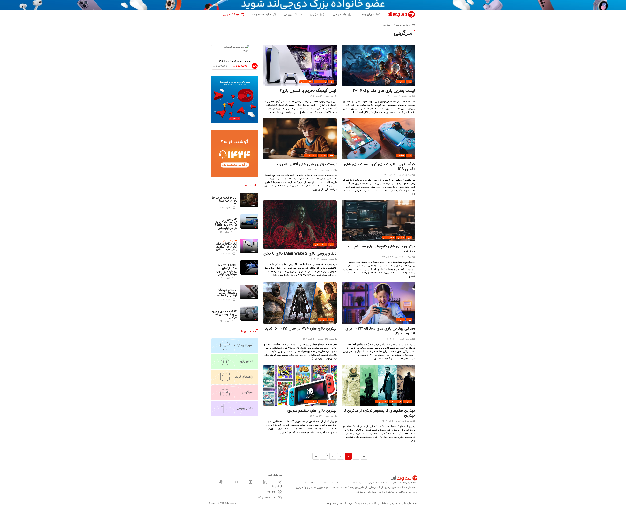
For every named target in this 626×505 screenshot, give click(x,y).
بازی (409, 81)
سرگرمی (387, 25)
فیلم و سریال (396, 401)
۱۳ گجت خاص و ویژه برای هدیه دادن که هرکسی (224, 314)
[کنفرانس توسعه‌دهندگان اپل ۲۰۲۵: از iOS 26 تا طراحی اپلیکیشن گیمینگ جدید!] (249, 221)
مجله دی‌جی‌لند (403, 25)
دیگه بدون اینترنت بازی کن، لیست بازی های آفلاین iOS (379, 166)
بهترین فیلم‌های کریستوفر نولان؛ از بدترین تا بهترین (379, 413)
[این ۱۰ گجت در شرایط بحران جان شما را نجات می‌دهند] (249, 200)
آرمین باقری (407, 96)
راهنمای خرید (321, 81)
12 (323, 456)
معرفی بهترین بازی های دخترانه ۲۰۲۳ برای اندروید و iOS (380, 331)
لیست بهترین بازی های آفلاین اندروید (306, 164)
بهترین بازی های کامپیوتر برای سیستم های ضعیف (381, 248)
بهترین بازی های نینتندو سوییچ (312, 411)
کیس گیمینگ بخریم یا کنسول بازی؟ (308, 91)
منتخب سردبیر (306, 81)
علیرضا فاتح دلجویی (404, 256)
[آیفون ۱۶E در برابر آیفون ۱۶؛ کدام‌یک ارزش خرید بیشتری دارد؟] (249, 246)
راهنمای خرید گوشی (229, 240)
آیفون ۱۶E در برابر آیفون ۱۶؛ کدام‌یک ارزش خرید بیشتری (226, 246)
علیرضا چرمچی (328, 259)
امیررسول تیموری (405, 174)
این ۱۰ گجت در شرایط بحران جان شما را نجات (224, 200)
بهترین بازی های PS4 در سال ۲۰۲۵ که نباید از (301, 331)
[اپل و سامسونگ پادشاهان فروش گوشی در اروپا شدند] (249, 292)
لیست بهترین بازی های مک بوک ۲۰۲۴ (384, 91)
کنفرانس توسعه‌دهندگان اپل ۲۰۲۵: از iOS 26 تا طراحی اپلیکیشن (226, 223)
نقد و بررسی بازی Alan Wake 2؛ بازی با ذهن (300, 253)
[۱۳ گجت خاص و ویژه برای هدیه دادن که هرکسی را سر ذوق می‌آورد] (249, 313)
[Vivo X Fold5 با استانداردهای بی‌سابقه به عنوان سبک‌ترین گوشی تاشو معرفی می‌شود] (249, 267)
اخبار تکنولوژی (232, 194)
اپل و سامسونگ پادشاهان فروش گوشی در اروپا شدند (225, 292)
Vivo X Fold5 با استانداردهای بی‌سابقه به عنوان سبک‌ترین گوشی (226, 269)
